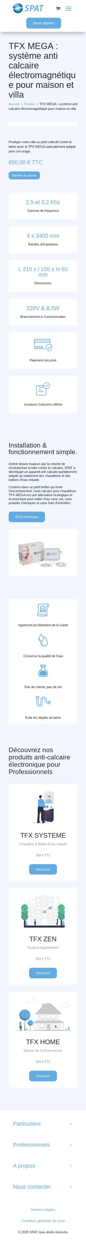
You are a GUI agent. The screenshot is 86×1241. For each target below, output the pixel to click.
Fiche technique (26, 517)
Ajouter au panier (24, 175)
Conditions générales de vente (43, 1221)
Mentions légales (43, 1209)
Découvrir (43, 869)
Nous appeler (43, 23)
